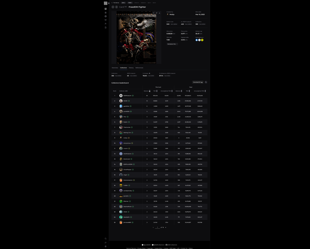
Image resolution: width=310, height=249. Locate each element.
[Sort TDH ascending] (156, 90)
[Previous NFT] (112, 7)
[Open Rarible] (202, 40)
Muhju (172, 14)
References (139, 68)
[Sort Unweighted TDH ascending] (205, 90)
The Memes (116, 2)
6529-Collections (172, 245)
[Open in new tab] (156, 12)
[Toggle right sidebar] (109, 3)
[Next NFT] (116, 7)
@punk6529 (147, 245)
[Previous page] (153, 227)
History (131, 68)
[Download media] (159, 12)
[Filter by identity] (205, 82)
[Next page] (165, 227)
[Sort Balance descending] (149, 91)
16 (163, 227)
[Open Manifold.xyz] (199, 40)
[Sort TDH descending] (156, 91)
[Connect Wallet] (105, 246)
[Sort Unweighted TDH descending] (205, 91)
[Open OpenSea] (197, 40)
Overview (115, 68)
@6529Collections (159, 245)
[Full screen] (153, 12)
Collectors (123, 68)
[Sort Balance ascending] (149, 90)
